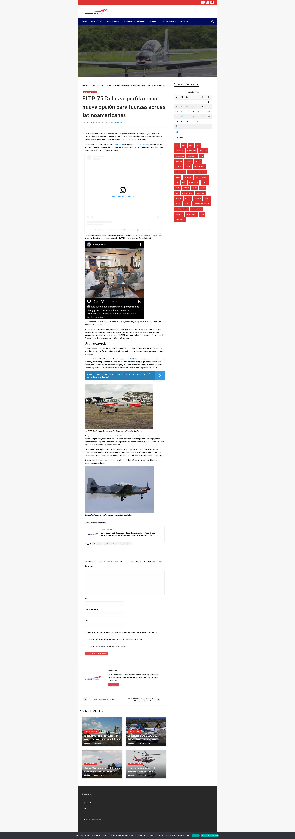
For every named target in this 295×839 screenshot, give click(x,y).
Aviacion (97, 544)
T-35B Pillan (133, 359)
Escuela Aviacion (202, 177)
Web (86, 620)
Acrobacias (191, 151)
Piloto (178, 204)
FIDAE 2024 (119, 144)
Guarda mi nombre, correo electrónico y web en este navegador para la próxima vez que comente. (122, 632)
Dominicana (180, 172)
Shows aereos (196, 209)
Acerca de (88, 803)
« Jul (176, 132)
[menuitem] (84, 21)
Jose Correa (90, 122)
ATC (202, 156)
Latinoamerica (187, 193)
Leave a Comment (116, 123)
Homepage (85, 85)
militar (187, 198)
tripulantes (180, 219)
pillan (207, 198)
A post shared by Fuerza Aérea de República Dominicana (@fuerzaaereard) (122, 230)
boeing (198, 161)
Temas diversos (169, 21)
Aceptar (196, 835)
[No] (292, 835)
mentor (178, 198)
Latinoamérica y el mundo (134, 21)
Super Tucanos (191, 214)
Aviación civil (96, 21)
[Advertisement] (172, 11)
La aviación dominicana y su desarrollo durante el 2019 (142, 737)
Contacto (184, 21)
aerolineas (180, 156)
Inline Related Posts (159, 381)
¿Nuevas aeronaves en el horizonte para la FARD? (141, 769)
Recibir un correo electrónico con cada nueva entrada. (106, 646)
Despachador (199, 166)
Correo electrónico (92, 609)
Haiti (177, 188)
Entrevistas (154, 21)
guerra (204, 182)
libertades (200, 193)
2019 (183, 145)
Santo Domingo (181, 209)
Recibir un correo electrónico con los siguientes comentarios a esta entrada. (114, 639)
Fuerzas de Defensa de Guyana (144, 235)
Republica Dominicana (121, 544)
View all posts (113, 685)
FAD (177, 182)
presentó (143, 144)
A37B (197, 145)
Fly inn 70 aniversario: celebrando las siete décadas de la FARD (102, 769)
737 (177, 145)
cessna (188, 166)
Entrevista (188, 177)
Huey (194, 188)
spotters (179, 214)
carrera (179, 166)
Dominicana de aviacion (197, 172)
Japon (202, 188)
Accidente (179, 151)
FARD (107, 544)
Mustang (197, 198)
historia (186, 188)
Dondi (178, 177)
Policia (186, 204)
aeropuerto (192, 156)
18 (182, 116)
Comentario (89, 566)
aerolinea (203, 151)
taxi (202, 214)
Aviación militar (112, 21)
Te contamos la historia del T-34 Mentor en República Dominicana (102, 737)
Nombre (88, 598)
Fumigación (193, 182)
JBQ (177, 193)
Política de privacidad (92, 819)
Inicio (84, 21)
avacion (179, 161)
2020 (190, 145)
